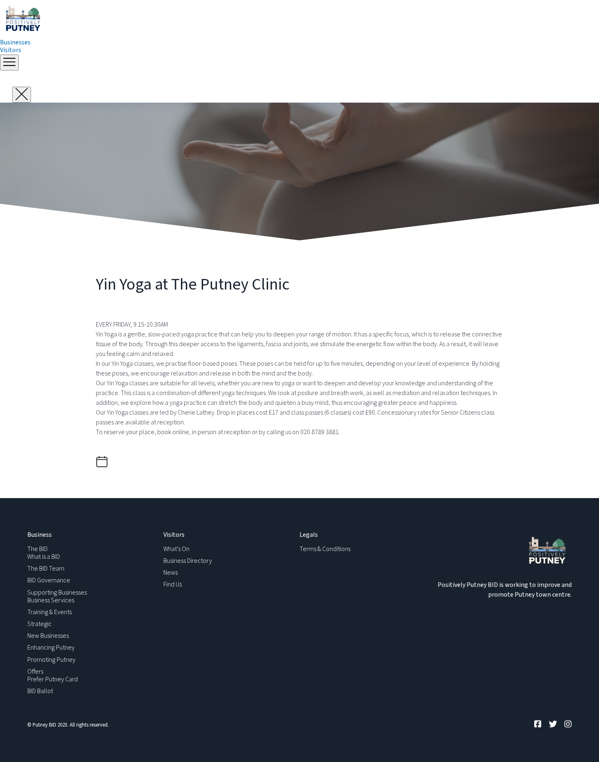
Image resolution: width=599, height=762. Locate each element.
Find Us (172, 584)
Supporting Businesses (57, 592)
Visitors (10, 50)
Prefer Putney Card (52, 679)
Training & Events (49, 612)
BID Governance (48, 580)
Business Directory (187, 560)
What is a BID (43, 556)
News (170, 572)
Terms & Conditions (325, 549)
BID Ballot (40, 691)
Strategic (39, 623)
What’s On (176, 549)
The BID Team (45, 568)
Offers (35, 671)
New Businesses (48, 635)
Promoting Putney (51, 659)
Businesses (15, 42)
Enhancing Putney (51, 647)
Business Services (50, 600)
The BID (37, 549)
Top (580, 743)
